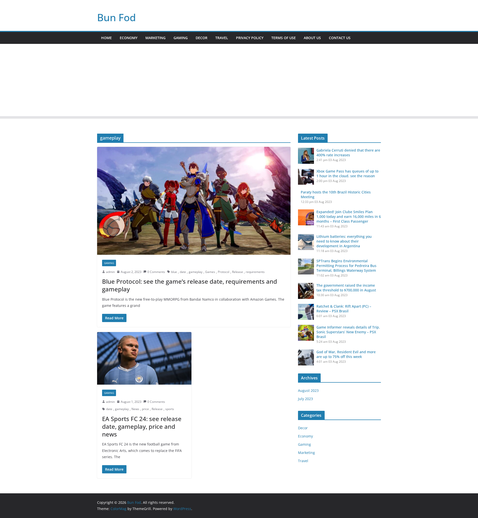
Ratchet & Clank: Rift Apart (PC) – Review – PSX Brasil (343, 308)
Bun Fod (116, 17)
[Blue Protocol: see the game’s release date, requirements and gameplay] (194, 201)
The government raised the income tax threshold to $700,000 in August (346, 287)
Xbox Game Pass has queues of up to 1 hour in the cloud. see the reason (347, 173)
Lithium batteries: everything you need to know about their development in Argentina (344, 241)
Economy (128, 37)
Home (106, 37)
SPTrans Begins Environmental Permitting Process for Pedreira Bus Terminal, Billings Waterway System (346, 266)
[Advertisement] (239, 81)
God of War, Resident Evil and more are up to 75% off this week (346, 354)
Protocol (223, 272)
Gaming (181, 37)
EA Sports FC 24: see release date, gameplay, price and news (141, 426)
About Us (312, 37)
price (145, 409)
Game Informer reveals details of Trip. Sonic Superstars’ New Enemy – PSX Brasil (348, 332)
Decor (201, 37)
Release (237, 272)
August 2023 (308, 390)
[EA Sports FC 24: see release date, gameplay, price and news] (144, 358)
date (183, 272)
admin (110, 272)
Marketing (155, 37)
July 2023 (305, 398)
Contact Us (340, 37)
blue (174, 272)
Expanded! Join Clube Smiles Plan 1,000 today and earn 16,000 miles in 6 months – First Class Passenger (348, 216)
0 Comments (156, 272)
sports (169, 409)
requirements (255, 272)
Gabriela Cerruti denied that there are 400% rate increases (348, 152)
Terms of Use (283, 37)
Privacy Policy (249, 37)
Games (210, 272)
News (135, 409)
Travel (221, 37)
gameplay (195, 272)
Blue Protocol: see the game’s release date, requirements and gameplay (189, 285)
